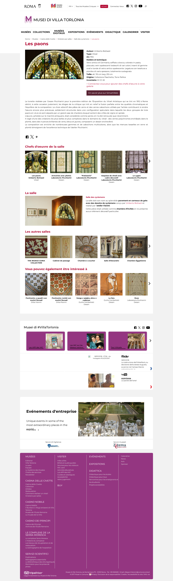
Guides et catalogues (66, 475)
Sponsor (124, 464)
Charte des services (33, 472)
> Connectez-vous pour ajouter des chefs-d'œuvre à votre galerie (115, 85)
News (123, 459)
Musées (26, 32)
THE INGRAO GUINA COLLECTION (36, 262)
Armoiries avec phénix (61, 176)
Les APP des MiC (36, 347)
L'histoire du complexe (34, 541)
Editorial (29, 461)
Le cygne (137, 176)
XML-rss (147, 574)
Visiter (145, 32)
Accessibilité (62, 477)
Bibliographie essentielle (35, 560)
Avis (122, 461)
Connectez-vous (117, 6)
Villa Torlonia (30, 463)
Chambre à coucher (86, 261)
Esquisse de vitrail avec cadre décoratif (111, 177)
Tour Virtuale (116, 347)
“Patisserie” (86, 176)
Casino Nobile (34, 502)
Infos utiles (61, 461)
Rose (136, 298)
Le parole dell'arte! (129, 381)
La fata (111, 298)
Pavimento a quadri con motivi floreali (36, 299)
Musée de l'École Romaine (36, 512)
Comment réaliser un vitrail (36, 493)
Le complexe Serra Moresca (36, 538)
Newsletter (29, 475)
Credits (124, 574)
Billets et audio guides (66, 463)
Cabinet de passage (61, 261)
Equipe (28, 468)
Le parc (28, 465)
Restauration (30, 491)
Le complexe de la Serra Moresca (37, 533)
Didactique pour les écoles (100, 474)
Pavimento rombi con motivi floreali (61, 299)
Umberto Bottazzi (134, 203)
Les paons (36, 176)
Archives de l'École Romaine (37, 526)
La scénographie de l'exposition (38, 548)
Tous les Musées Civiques (86, 6)
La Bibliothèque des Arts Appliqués (40, 562)
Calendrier (130, 32)
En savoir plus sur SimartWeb (103, 93)
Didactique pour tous (98, 477)
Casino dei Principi (37, 521)
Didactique (113, 32)
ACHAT (104, 6)
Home (27, 39)
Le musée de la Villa (33, 515)
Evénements (95, 32)
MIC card (61, 468)
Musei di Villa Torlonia (58, 19)
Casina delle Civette (47, 39)
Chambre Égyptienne (136, 261)
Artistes (28, 489)
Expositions (76, 32)
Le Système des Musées (35, 470)
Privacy (94, 574)
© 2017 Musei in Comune (79, 574)
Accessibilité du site (135, 574)
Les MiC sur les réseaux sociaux (76, 346)
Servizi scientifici (36, 554)
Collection (29, 486)
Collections (41, 32)
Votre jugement (63, 479)
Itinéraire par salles (65, 39)
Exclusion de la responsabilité (109, 574)
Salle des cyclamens (81, 39)
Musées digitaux (59, 32)
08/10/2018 (134, 364)
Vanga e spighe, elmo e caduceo (86, 299)
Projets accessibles (96, 485)
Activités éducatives (65, 470)
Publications (30, 557)
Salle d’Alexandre (111, 261)
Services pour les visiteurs (67, 465)
